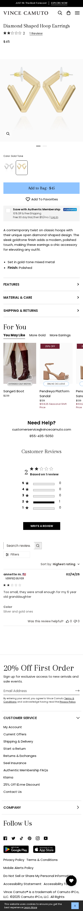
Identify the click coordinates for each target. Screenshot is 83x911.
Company (12, 807)
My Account (12, 727)
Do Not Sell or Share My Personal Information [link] (38, 876)
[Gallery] (19, 363)
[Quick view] (30, 377)
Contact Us (12, 791)
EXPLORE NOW (59, 3)
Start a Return (14, 748)
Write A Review (41, 526)
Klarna (8, 777)
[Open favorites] (71, 880)
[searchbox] (19, 545)
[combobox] (60, 564)
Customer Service (20, 717)
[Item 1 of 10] (19, 363)
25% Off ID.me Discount (21, 784)
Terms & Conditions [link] (42, 860)
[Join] (74, 690)
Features (11, 284)
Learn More (30, 907)
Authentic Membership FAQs (25, 770)
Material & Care (17, 297)
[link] (5, 838)
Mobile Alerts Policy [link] (18, 868)
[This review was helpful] (67, 621)
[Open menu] (77, 12)
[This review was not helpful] (75, 621)
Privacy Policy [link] (13, 860)
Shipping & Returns (20, 310)
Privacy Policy (68, 701)
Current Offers (14, 734)
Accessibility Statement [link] (22, 884)
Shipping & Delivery (18, 741)
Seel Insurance (14, 763)
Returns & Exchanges (19, 756)
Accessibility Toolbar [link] (60, 884)
